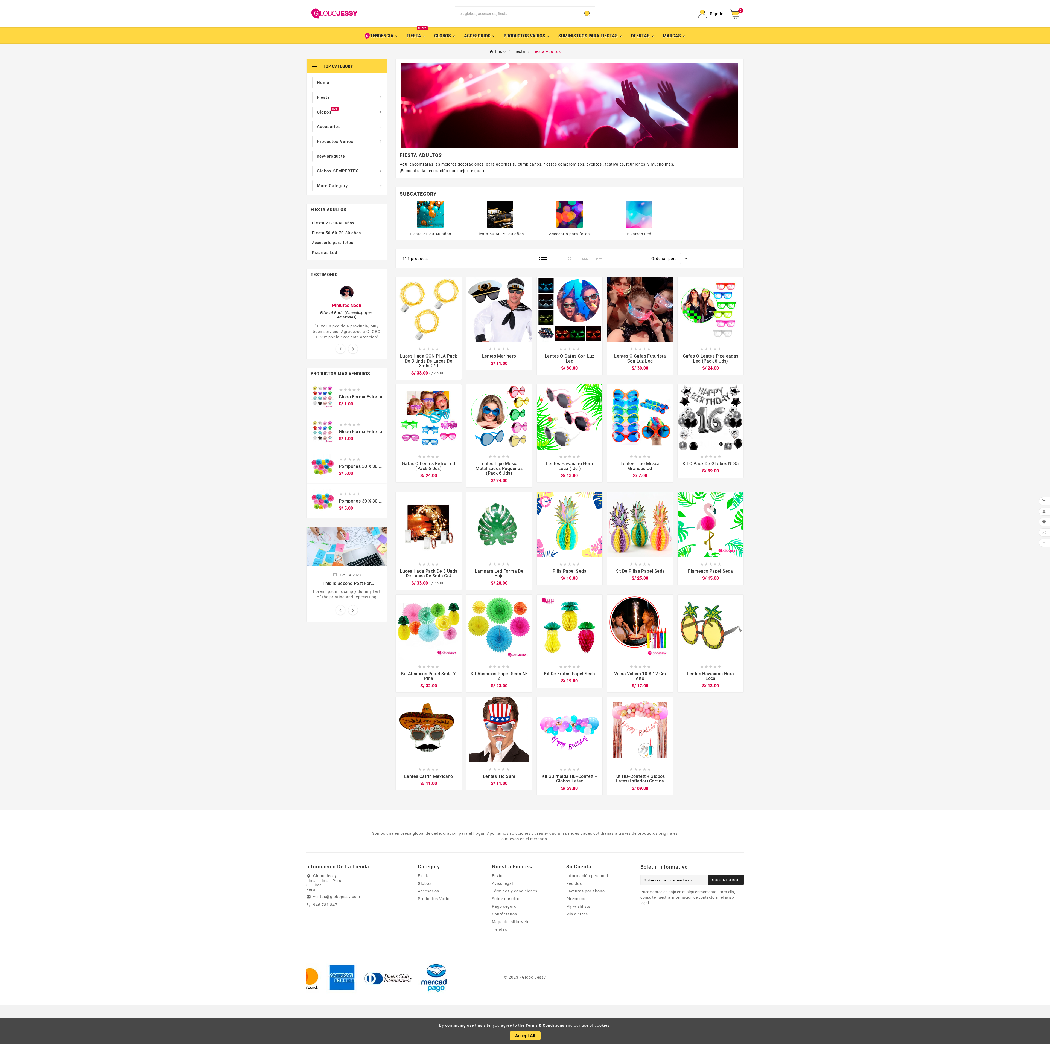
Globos (424, 883)
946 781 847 (325, 905)
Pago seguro (504, 906)
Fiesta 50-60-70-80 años (336, 233)
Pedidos (574, 883)
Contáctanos (504, 914)
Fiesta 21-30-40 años (333, 223)
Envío (497, 876)
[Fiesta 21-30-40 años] (430, 214)
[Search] (587, 14)
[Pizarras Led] (639, 214)
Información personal (587, 876)
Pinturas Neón (346, 305)
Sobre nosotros (507, 899)
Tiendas (499, 929)
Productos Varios (435, 899)
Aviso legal (502, 883)
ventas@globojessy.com (336, 896)
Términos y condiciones (514, 891)
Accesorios (428, 891)
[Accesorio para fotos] (569, 214)
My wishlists (578, 906)
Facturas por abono (585, 891)
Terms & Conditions (545, 1025)
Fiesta (424, 876)
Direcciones (577, 899)
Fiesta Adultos (328, 209)
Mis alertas (577, 914)
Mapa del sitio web (510, 922)
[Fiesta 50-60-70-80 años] (500, 214)
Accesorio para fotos (332, 242)
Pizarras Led (324, 252)
